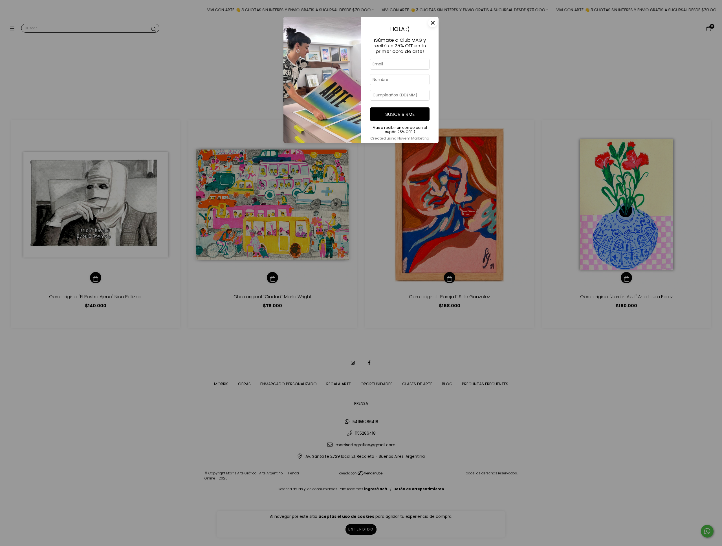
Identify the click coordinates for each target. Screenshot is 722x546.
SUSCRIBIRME (400, 114)
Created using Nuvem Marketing (399, 138)
